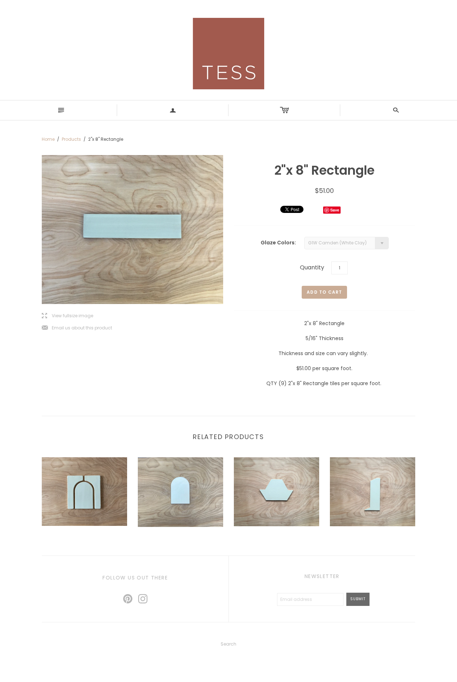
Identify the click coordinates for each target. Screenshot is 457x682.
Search (228, 644)
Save (334, 210)
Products (71, 139)
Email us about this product (77, 328)
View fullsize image (67, 316)
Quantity (312, 267)
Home (48, 139)
